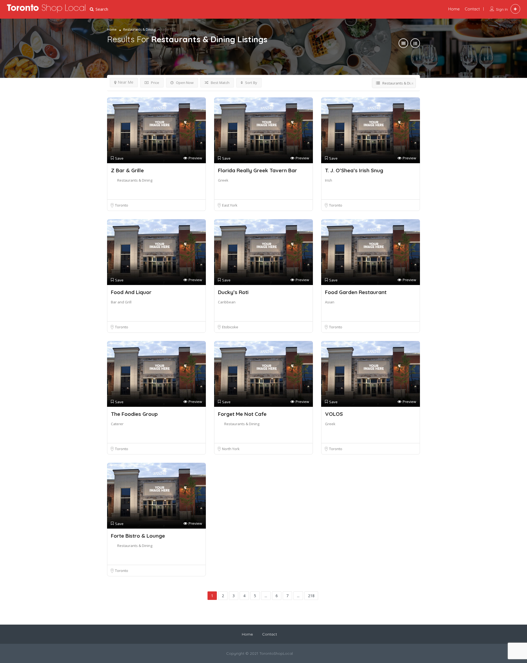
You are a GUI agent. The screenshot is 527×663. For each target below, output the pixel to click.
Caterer (117, 423)
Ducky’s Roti (233, 292)
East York (229, 205)
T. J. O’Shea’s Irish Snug (354, 170)
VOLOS (334, 414)
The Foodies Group (134, 414)
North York (231, 448)
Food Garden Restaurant (355, 292)
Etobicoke (230, 327)
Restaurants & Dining (134, 180)
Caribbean (227, 302)
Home (454, 9)
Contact (472, 9)
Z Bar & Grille (127, 170)
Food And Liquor (131, 292)
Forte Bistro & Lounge (138, 535)
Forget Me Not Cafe (242, 414)
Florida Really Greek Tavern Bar (257, 170)
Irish (328, 180)
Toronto (121, 205)
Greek (223, 180)
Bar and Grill (121, 302)
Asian (329, 302)
